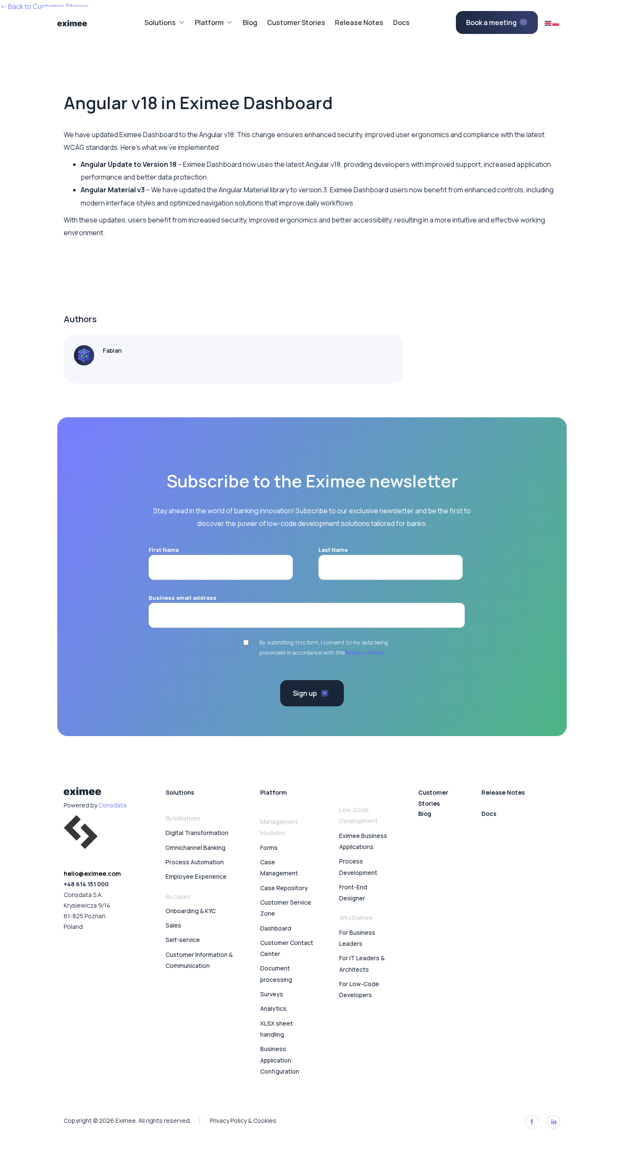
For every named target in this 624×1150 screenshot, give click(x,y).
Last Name (333, 550)
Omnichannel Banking (195, 848)
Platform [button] (209, 22)
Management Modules (279, 827)
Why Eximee (356, 918)
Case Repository (284, 888)
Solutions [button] (160, 22)
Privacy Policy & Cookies (243, 1120)
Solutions (180, 792)
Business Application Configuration (279, 1060)
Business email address (182, 598)
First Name (164, 550)
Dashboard (275, 928)
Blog (250, 22)
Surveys (271, 994)
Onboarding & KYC (191, 911)
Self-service (183, 940)
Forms (269, 848)
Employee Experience (196, 876)
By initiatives (183, 818)
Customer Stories (296, 22)
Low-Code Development (358, 815)
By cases (178, 896)
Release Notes (359, 22)
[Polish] (556, 22)
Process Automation (195, 862)
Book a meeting (491, 22)
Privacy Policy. (365, 652)
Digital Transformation (197, 833)
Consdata (112, 805)
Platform (273, 792)
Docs (401, 22)
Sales (173, 925)
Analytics (273, 1008)
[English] (548, 22)
